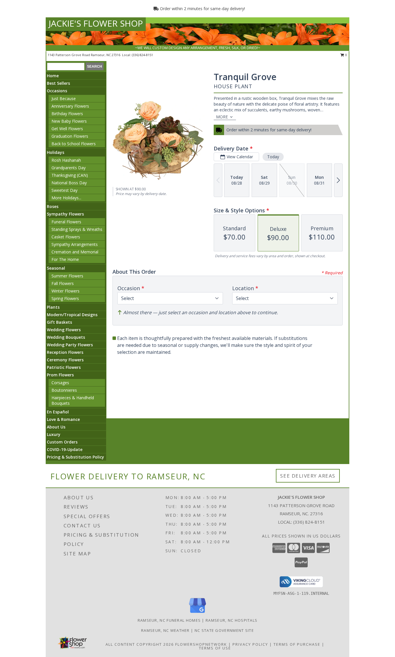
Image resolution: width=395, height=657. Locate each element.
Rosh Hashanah (66, 160)
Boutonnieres (64, 390)
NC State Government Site (224, 630)
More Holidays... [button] (66, 197)
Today (273, 156)
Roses (52, 206)
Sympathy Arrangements (74, 244)
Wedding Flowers (64, 329)
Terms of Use (215, 648)
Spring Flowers (65, 298)
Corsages (60, 382)
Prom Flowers (60, 375)
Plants (53, 307)
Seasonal (56, 268)
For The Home (65, 259)
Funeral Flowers (66, 221)
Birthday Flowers (67, 113)
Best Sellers (58, 83)
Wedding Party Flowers (70, 344)
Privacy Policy (250, 644)
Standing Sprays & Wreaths (76, 229)
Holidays (55, 152)
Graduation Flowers (69, 136)
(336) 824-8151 (142, 55)
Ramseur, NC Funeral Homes (169, 620)
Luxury (53, 434)
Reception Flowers (65, 352)
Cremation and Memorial (74, 252)
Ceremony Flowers (65, 359)
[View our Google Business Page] (197, 613)
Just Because (63, 98)
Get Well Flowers (67, 128)
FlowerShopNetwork (201, 644)
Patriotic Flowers (64, 367)
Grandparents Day (68, 167)
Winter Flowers (65, 291)
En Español (58, 412)
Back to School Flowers (73, 143)
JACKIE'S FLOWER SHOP (96, 23)
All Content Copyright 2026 (140, 644)
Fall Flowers (62, 283)
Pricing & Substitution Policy (75, 457)
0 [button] (345, 55)
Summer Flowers (67, 276)
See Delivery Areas (307, 475)
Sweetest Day (64, 190)
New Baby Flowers (69, 121)
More (222, 116)
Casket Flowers (65, 237)
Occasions (57, 90)
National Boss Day (69, 182)
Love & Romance (63, 419)
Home (53, 75)
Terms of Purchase (297, 644)
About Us (56, 427)
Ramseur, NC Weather (165, 630)
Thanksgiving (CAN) (69, 175)
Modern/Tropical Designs (72, 314)
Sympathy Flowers (65, 214)
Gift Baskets (59, 322)
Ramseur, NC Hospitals (231, 620)
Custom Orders (62, 442)
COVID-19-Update (64, 449)
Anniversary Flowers (70, 106)
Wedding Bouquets (66, 337)
